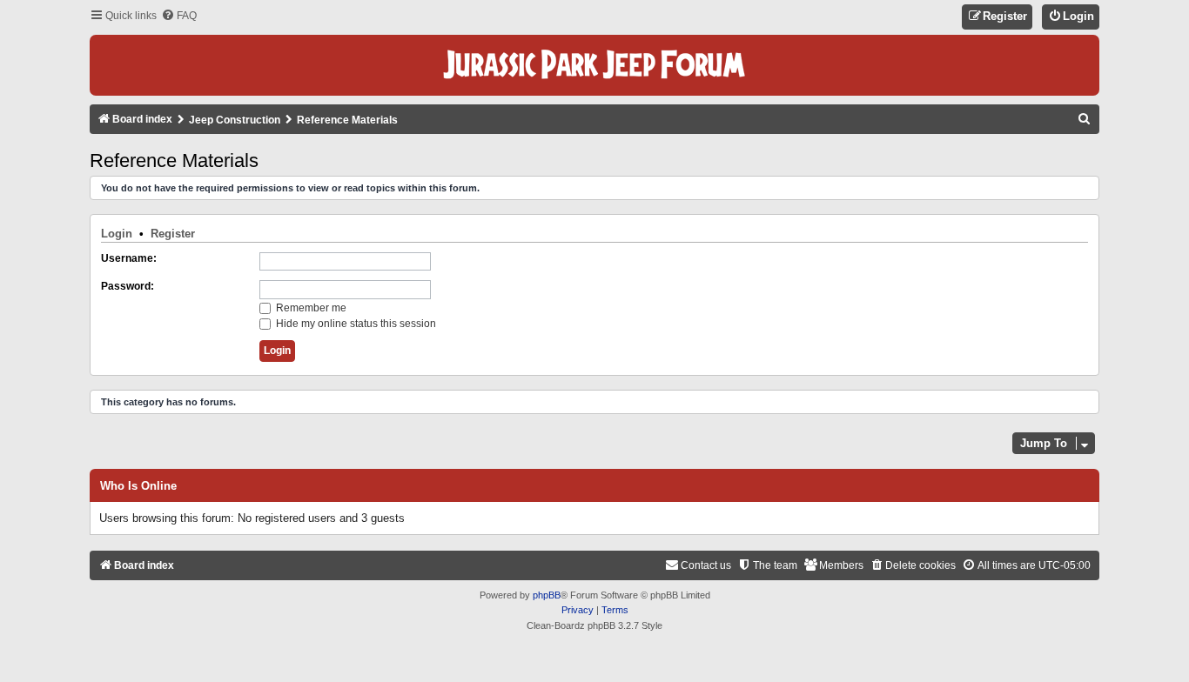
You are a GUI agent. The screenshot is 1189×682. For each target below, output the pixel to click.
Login (116, 233)
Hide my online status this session (354, 324)
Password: (127, 286)
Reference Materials (174, 160)
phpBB (547, 595)
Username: (129, 258)
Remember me (309, 308)
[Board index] (594, 65)
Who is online (138, 486)
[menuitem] (179, 16)
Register (173, 233)
